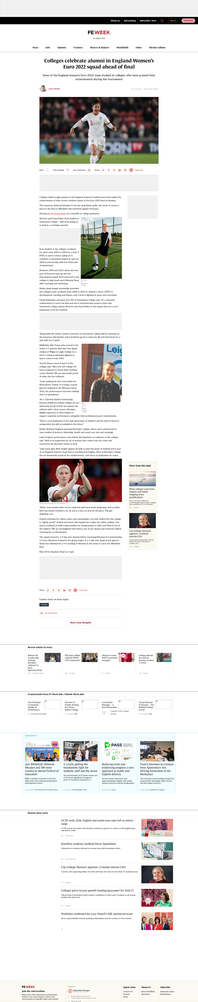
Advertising (130, 20)
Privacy (126, 994)
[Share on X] (114, 170)
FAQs (125, 997)
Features (78, 47)
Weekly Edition (157, 47)
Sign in (173, 20)
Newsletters (165, 994)
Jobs (48, 47)
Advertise (145, 994)
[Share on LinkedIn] (120, 170)
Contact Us (128, 992)
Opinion (61, 47)
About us (115, 20)
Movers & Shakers (99, 47)
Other (139, 47)
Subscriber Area (148, 20)
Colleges (44, 605)
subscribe (188, 20)
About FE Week (148, 992)
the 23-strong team (56, 213)
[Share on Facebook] (109, 170)
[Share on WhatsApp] (103, 170)
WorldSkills (122, 47)
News (35, 47)
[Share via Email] (125, 170)
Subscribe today (167, 992)
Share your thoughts (80, 622)
